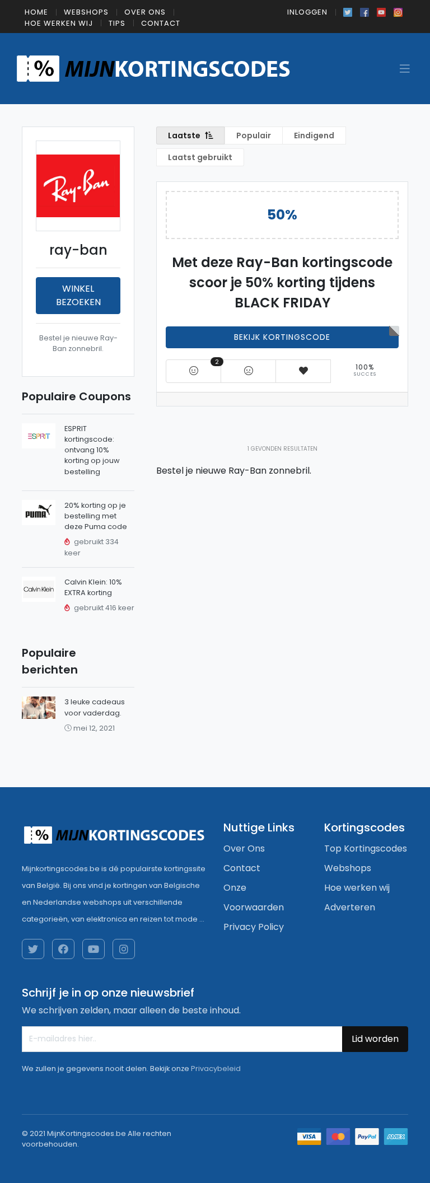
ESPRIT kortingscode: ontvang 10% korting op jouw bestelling (92, 450)
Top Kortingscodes (365, 848)
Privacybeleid (216, 1068)
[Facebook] (364, 11)
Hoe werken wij (59, 23)
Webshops (86, 12)
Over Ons (145, 12)
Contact (160, 23)
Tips (117, 23)
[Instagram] (398, 11)
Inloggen (307, 12)
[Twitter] (347, 11)
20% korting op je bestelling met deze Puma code (95, 516)
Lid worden (375, 1038)
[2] (193, 370)
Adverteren (349, 907)
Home (36, 12)
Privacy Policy (253, 926)
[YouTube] (381, 11)
